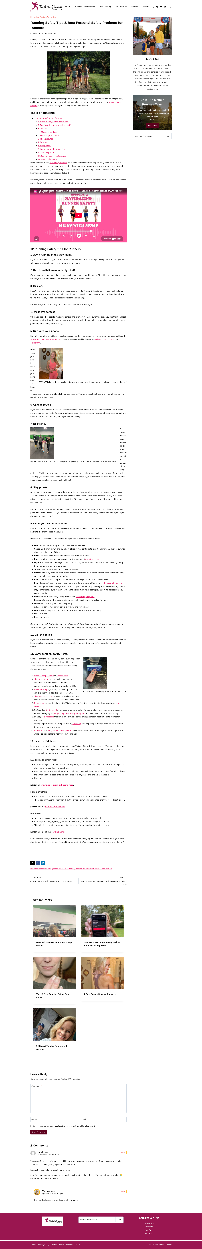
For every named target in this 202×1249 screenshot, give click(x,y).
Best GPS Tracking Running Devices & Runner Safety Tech (104, 881)
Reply (123, 1152)
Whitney (46, 1190)
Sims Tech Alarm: (42, 679)
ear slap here (57, 832)
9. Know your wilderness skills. (51, 149)
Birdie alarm (39, 703)
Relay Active (100, 339)
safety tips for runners (79, 868)
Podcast (134, 6)
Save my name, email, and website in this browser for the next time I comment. (64, 1126)
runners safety (37, 868)
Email (84, 1119)
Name (34, 1119)
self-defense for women (100, 868)
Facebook (149, 1226)
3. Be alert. (43, 128)
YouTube (149, 1230)
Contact (54, 1245)
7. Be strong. (43, 142)
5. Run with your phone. (48, 135)
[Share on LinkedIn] (43, 863)
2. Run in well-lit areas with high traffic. (55, 125)
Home (32, 17)
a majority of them (58, 162)
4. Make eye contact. (47, 132)
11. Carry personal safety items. (52, 156)
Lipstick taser (62, 675)
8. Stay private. (44, 145)
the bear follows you (113, 583)
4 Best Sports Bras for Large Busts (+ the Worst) (51, 879)
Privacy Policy (43, 1245)
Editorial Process (66, 1245)
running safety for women (56, 868)
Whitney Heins (37, 33)
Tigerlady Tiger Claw (43, 696)
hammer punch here (55, 806)
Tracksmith (35, 342)
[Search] (168, 136)
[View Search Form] (170, 7)
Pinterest (149, 1233)
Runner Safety (52, 17)
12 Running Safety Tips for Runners (49, 118)
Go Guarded (51, 710)
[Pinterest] (165, 7)
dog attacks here (92, 559)
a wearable (49, 716)
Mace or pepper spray (44, 675)
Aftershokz (38, 730)
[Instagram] (153, 7)
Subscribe (145, 6)
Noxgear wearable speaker (59, 730)
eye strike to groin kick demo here (57, 785)
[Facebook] (157, 7)
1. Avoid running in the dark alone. (53, 121)
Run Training (41, 17)
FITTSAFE (110, 339)
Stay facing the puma (85, 596)
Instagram (149, 1223)
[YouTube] (161, 7)
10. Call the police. (46, 152)
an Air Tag (76, 723)
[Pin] (54, 921)
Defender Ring (40, 689)
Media (33, 1245)
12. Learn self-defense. (48, 159)
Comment (36, 1086)
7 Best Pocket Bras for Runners (100, 994)
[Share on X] (32, 863)
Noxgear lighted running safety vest (69, 713)
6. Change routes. (45, 139)
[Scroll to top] (196, 1240)
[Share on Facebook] (38, 863)
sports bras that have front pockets (45, 339)
